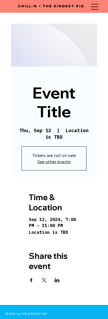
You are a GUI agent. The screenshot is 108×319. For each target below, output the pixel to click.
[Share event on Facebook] (31, 280)
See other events (54, 161)
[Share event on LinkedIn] (57, 280)
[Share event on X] (44, 280)
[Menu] (94, 6)
